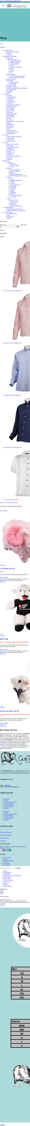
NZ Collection (10, 117)
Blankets (12, 173)
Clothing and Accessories (10, 56)
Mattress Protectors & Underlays (18, 176)
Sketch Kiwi (10, 127)
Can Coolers (10, 145)
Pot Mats (12, 189)
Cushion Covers (14, 201)
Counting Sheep (11, 101)
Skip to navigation (5, 0)
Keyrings (9, 151)
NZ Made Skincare (8, 207)
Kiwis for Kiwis (4, 838)
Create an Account (5, 899)
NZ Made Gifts (11, 153)
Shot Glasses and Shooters (14, 156)
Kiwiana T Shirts (11, 85)
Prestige (9, 123)
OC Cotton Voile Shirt (9, 499)
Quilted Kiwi (10, 124)
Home (2, 502)
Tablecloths (13, 192)
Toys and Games (7, 212)
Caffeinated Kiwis (11, 97)
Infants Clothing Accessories (17, 76)
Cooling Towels (14, 64)
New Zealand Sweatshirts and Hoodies (17, 88)
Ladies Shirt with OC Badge (11, 290)
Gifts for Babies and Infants (14, 136)
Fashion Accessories (12, 59)
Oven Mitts (13, 188)
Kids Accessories (14, 82)
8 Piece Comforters (15, 171)
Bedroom (9, 168)
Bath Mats (12, 163)
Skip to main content (15, 0)
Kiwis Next (10, 112)
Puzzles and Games (12, 213)
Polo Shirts (9, 91)
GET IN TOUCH (13, 2)
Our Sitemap (6, 865)
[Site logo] (17, 8)
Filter (17, 226)
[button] (3, 724)
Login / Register (7, 886)
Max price (23, 225)
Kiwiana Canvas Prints (16, 206)
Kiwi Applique (10, 108)
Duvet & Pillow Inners (16, 174)
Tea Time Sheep (11, 130)
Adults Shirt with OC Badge (11, 395)
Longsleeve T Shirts (12, 86)
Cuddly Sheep (4, 745)
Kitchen (9, 177)
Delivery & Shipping (5, 832)
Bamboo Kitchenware (16, 180)
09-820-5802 (8, 785)
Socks (11, 71)
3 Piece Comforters (15, 169)
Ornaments (9, 154)
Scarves (12, 70)
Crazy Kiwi (10, 103)
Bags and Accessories (12, 144)
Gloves (12, 65)
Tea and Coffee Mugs (15, 195)
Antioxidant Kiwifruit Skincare (15, 209)
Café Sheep (10, 95)
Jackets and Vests (11, 79)
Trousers (9, 92)
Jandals (12, 68)
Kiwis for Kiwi (11, 111)
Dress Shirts (10, 58)
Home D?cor (13, 203)
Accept (2, 905)
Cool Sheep (10, 100)
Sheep (8, 215)
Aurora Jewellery (7, 50)
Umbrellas (9, 159)
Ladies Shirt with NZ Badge (11, 343)
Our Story (3, 841)
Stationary (9, 157)
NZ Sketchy (10, 120)
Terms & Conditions (8, 860)
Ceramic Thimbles (15, 62)
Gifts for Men (10, 139)
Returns (5, 859)
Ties (11, 73)
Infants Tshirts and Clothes (17, 77)
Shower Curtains (14, 165)
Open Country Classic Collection (15, 121)
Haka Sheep (4, 639)
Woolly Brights (11, 133)
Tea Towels (13, 197)
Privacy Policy (7, 857)
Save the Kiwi (10, 126)
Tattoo (8, 129)
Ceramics (12, 182)
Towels (12, 166)
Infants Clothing (11, 74)
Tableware (13, 194)
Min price (2, 225)
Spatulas (12, 191)
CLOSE (2, 1125)
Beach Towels (14, 200)
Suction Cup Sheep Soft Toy (9, 711)
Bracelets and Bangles (12, 52)
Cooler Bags (10, 148)
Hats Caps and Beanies (16, 67)
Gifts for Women (11, 141)
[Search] (20, 2)
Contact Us (6, 862)
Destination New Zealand (13, 104)
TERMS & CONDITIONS (18, 846)
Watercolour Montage (12, 132)
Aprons (12, 179)
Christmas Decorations (13, 147)
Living (8, 198)
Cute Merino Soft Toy (7, 568)
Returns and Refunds (6, 835)
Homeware (6, 160)
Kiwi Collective (11, 109)
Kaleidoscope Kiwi (12, 106)
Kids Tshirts (13, 83)
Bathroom (9, 162)
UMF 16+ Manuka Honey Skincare (16, 210)
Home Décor (13, 204)
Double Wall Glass (15, 185)
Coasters (12, 183)
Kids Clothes (10, 80)
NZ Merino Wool (11, 89)
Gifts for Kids (10, 138)
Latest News (6, 863)
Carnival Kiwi (10, 98)
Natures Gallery (11, 115)
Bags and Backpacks (15, 61)
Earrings (9, 53)
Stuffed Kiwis (10, 216)
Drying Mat (13, 186)
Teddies (9, 218)
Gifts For (5, 135)
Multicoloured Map (12, 114)
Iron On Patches (11, 150)
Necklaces (9, 55)
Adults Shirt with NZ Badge (11, 447)
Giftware (5, 142)
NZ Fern (9, 118)
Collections (6, 94)
